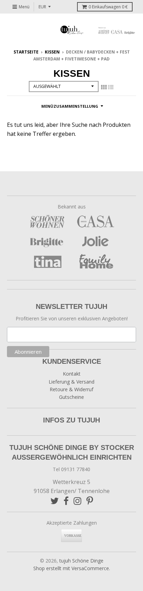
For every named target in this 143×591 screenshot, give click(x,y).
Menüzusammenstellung (69, 106)
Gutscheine (71, 397)
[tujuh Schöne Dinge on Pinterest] (89, 500)
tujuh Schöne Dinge (81, 560)
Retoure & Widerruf (71, 389)
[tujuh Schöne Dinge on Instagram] (78, 500)
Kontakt (72, 373)
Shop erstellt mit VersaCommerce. (71, 568)
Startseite (26, 52)
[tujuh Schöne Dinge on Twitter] (54, 500)
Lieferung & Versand (71, 381)
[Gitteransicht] (104, 87)
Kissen (52, 52)
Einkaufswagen (108, 7)
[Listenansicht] (110, 87)
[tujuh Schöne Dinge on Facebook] (66, 500)
